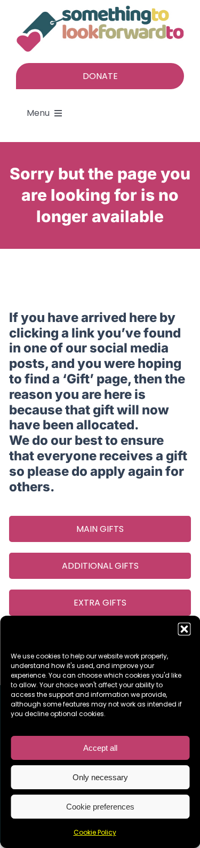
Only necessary (100, 777)
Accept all (100, 747)
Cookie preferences (100, 806)
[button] (184, 629)
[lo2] (100, 9)
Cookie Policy (95, 832)
